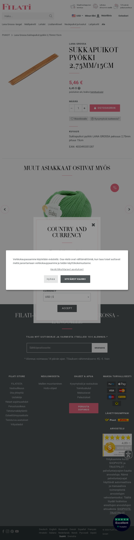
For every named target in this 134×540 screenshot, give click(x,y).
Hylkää (51, 279)
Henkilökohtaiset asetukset (67, 269)
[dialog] (67, 270)
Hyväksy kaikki (75, 279)
